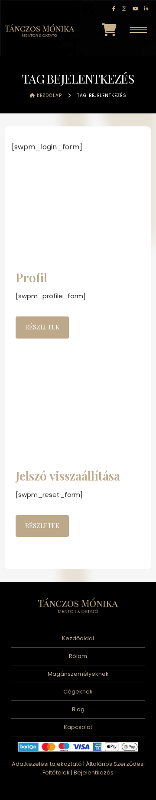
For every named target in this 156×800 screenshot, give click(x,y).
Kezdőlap (48, 95)
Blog (78, 709)
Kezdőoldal (78, 638)
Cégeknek (78, 691)
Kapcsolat (78, 727)
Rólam (78, 656)
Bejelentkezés (94, 772)
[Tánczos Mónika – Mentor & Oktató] (39, 29)
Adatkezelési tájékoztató (47, 764)
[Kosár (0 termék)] (109, 29)
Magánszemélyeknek (78, 674)
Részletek (42, 327)
